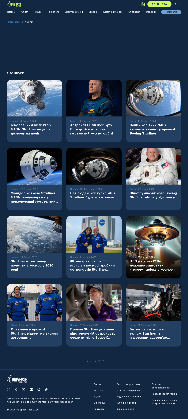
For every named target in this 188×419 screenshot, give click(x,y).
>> (103, 361)
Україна (93, 12)
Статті (25, 12)
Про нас (98, 384)
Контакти (99, 409)
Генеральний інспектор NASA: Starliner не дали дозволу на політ (31, 129)
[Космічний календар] (143, 4)
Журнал (98, 396)
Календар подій (125, 409)
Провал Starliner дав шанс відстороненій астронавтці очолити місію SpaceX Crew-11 (93, 334)
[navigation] (175, 4)
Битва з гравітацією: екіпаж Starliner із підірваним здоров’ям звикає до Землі (148, 334)
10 (99, 361)
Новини (11, 12)
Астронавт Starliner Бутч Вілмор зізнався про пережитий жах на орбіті (91, 129)
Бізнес (73, 121)
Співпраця (134, 12)
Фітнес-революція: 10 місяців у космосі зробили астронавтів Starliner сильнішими (92, 266)
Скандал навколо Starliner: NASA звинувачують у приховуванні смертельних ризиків (34, 198)
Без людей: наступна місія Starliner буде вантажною (92, 195)
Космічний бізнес (112, 12)
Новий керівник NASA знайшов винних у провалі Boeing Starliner (152, 129)
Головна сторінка (15, 22)
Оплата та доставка (128, 384)
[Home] (14, 4)
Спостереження (74, 12)
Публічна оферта (126, 403)
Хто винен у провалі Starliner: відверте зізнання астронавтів (34, 333)
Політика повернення (128, 390)
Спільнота (159, 4)
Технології (53, 12)
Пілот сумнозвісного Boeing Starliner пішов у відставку (153, 195)
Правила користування (164, 394)
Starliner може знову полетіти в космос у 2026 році (32, 265)
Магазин (151, 12)
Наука (38, 12)
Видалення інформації (128, 396)
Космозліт (171, 12)
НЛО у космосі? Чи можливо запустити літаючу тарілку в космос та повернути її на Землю (151, 266)
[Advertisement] (94, 49)
